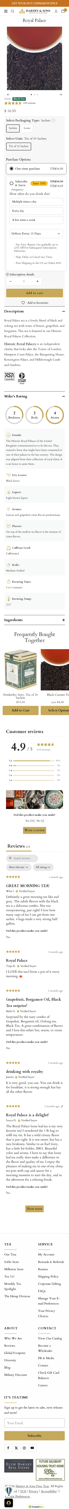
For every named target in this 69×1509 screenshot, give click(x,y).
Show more (34, 1209)
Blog (7, 1368)
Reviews (9, 1346)
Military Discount (15, 1375)
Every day (18, 211)
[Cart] (63, 11)
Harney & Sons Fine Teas (32, 1486)
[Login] (56, 11)
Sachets (13, 128)
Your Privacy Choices (46, 1313)
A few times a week (23, 220)
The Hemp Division (17, 1296)
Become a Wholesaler (45, 1348)
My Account (46, 1254)
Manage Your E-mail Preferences (49, 1301)
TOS (23, 1491)
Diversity (10, 1360)
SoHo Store (11, 1262)
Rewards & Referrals (51, 1262)
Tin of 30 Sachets (18, 146)
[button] (34, 760)
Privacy (33, 1491)
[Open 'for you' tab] (8, 1503)
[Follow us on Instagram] (24, 1448)
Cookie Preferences (17, 1496)
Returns (43, 1269)
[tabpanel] (34, 1035)
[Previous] (8, 94)
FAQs (42, 1291)
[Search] (12, 11)
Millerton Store (14, 1269)
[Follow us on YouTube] (32, 1448)
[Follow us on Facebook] (8, 1448)
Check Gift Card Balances (48, 1375)
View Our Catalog (50, 1338)
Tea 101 (9, 1276)
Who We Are (13, 1338)
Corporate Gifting (49, 1284)
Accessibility (49, 1491)
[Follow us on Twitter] (16, 1448)
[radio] (36, 168)
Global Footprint (14, 1353)
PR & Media (46, 1358)
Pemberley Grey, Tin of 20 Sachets (20, 696)
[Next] (60, 94)
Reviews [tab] (18, 846)
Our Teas (10, 1254)
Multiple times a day (24, 202)
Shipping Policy (48, 1276)
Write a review (34, 830)
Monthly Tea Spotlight (12, 1286)
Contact (43, 1365)
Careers (43, 1385)
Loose (27, 128)
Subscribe (35, 1436)
